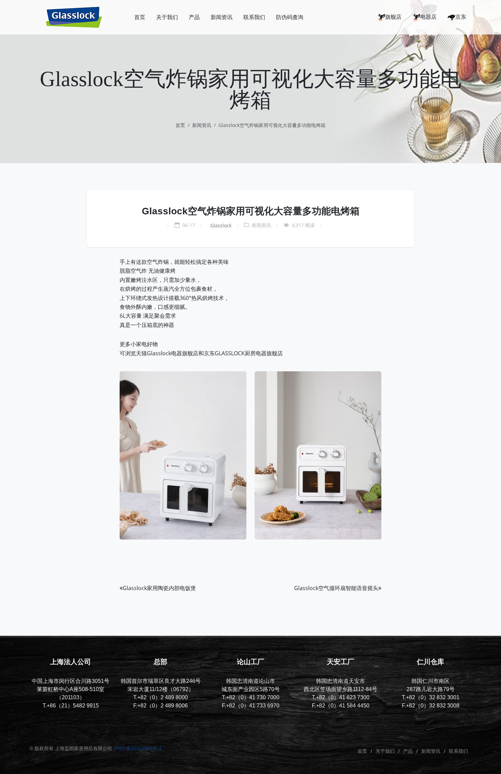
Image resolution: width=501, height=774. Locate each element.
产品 (408, 751)
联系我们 (458, 751)
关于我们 (385, 751)
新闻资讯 (201, 125)
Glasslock (220, 225)
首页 (180, 125)
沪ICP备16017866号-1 (137, 748)
